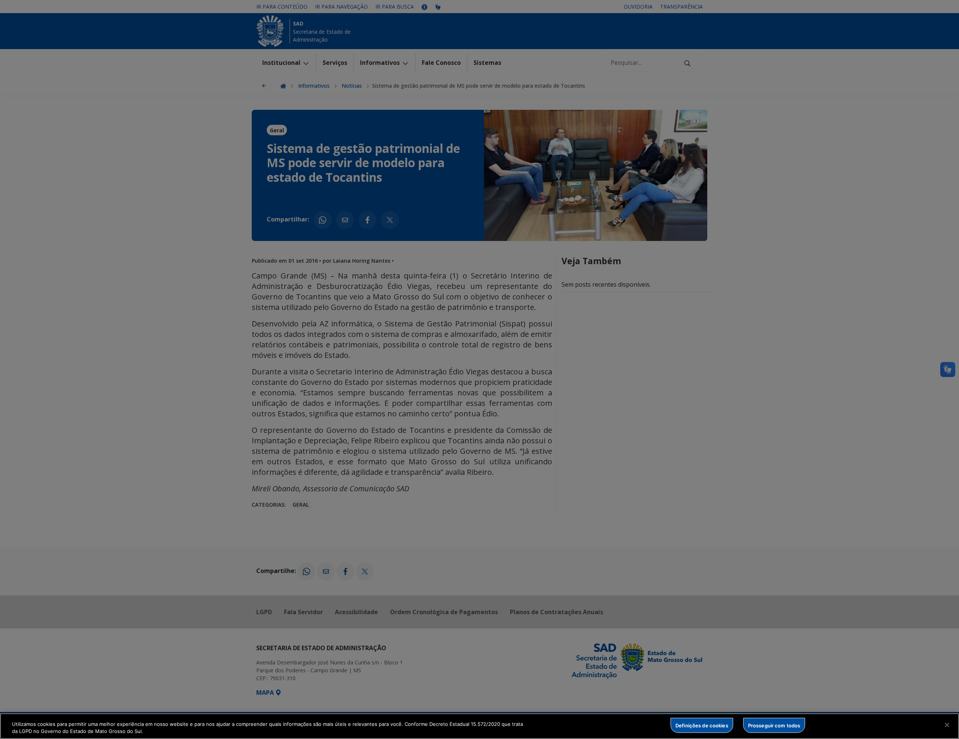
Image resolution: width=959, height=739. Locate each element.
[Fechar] (947, 725)
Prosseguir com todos (774, 725)
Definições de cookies (701, 725)
